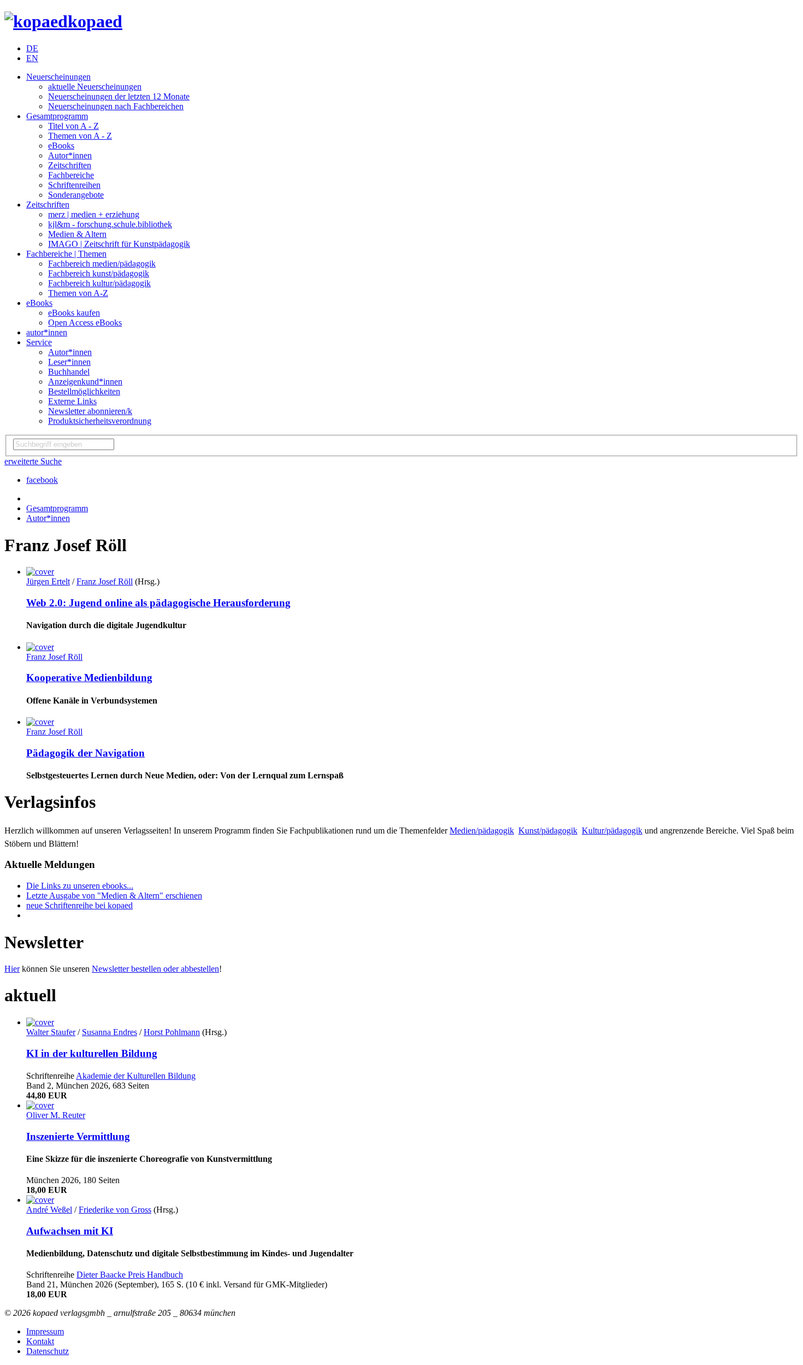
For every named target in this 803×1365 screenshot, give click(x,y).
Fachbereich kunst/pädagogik (98, 273)
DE (32, 48)
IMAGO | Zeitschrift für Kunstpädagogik (119, 244)
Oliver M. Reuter (55, 1115)
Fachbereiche (71, 175)
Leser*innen (69, 362)
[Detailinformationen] (40, 571)
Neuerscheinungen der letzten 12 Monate (119, 96)
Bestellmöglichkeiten (84, 391)
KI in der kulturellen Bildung (91, 1053)
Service (39, 342)
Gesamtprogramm (57, 116)
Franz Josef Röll (104, 581)
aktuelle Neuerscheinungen (94, 86)
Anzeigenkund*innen (85, 381)
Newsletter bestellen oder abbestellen (155, 968)
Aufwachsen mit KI (69, 1231)
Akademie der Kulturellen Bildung (136, 1075)
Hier (12, 968)
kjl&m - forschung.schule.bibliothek (110, 224)
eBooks (61, 145)
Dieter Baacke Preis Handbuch (129, 1274)
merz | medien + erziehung (93, 214)
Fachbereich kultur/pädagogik (99, 283)
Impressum (45, 1331)
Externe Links (72, 401)
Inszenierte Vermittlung (78, 1136)
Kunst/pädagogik (547, 830)
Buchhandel (69, 371)
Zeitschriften (69, 165)
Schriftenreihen (74, 185)
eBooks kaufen (74, 312)
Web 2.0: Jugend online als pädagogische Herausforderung (158, 602)
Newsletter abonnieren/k (90, 411)
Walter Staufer (50, 1032)
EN (32, 58)
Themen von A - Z (80, 135)
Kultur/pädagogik (612, 830)
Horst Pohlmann (172, 1032)
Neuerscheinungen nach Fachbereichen (116, 106)
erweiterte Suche (33, 461)
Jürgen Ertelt (48, 581)
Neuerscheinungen (58, 76)
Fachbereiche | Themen (66, 253)
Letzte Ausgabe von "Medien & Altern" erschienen (114, 895)
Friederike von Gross (115, 1209)
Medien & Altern (77, 234)
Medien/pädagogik (482, 830)
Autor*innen (70, 155)
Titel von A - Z (73, 126)
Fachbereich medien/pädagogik (102, 263)
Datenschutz (47, 1351)
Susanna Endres (109, 1032)
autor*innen (46, 332)
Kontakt (40, 1341)
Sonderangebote (76, 194)
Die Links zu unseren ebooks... (79, 885)
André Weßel (49, 1209)
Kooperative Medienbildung (89, 677)
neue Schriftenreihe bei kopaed (79, 905)
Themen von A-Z (78, 293)
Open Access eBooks (85, 322)
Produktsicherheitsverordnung (99, 421)
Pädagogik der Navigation (85, 753)
